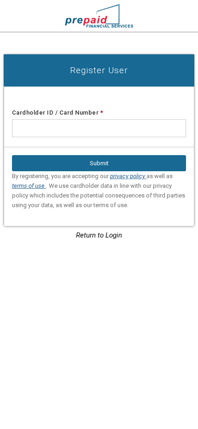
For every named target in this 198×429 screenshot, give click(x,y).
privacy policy (128, 176)
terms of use (29, 185)
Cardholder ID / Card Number (58, 112)
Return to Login (99, 235)
